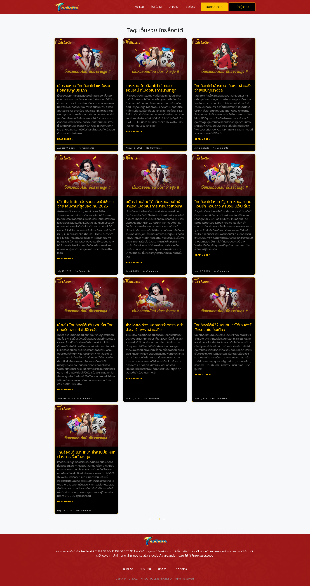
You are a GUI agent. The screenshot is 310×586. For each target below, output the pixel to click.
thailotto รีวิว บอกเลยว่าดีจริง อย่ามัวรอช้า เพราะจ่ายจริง (155, 327)
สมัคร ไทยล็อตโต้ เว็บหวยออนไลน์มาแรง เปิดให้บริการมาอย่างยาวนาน (154, 204)
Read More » (65, 139)
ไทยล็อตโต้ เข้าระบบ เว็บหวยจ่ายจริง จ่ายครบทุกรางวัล (223, 88)
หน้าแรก (139, 7)
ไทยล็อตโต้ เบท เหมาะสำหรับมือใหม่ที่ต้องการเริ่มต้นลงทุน (86, 454)
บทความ (174, 7)
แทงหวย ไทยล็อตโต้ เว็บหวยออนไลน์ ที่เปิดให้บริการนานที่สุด (151, 88)
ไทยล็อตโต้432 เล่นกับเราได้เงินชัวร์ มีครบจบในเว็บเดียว (222, 327)
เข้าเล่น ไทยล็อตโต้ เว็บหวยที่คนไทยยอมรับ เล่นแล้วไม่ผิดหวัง (85, 327)
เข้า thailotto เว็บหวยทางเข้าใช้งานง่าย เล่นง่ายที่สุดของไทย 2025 (85, 204)
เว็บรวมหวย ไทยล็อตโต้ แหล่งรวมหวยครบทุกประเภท (84, 88)
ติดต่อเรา (191, 7)
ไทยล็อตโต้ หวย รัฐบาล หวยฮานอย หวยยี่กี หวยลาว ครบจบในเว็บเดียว (222, 204)
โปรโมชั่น (156, 7)
